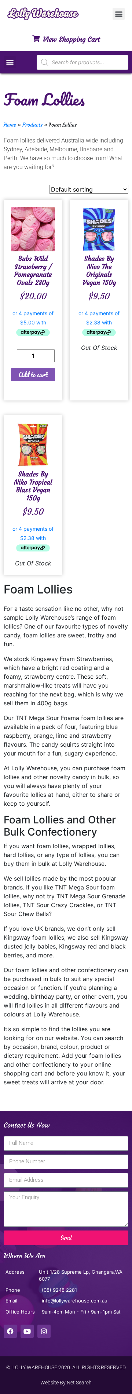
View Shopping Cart (71, 39)
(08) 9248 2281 (59, 1290)
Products (32, 125)
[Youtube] (27, 1331)
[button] (119, 14)
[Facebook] (10, 1331)
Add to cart (33, 374)
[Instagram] (44, 1331)
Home (10, 125)
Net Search (79, 1383)
